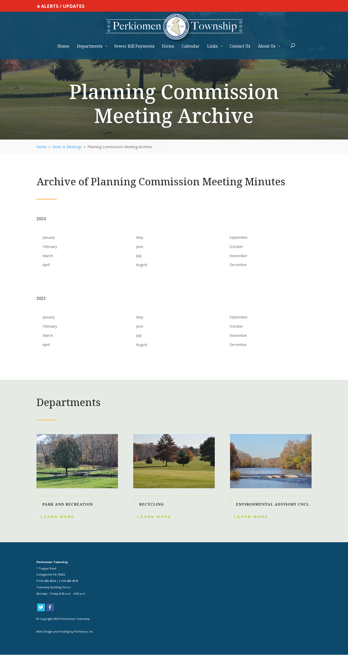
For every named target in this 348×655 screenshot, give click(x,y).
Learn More (58, 517)
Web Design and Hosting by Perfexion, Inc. (65, 631)
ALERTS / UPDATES (62, 6)
